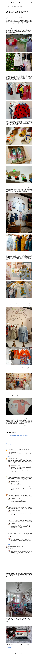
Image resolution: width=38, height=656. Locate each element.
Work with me (16, 6)
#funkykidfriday (25, 435)
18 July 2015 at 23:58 (17, 452)
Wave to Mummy (15, 3)
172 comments (10, 647)
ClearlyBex (10, 506)
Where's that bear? (8, 74)
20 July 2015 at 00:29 (17, 498)
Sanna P (12, 452)
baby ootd (9, 444)
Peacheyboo (7, 255)
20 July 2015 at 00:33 (17, 523)
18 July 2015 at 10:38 (14, 458)
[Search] (31, 2)
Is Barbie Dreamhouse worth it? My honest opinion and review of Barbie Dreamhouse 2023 (18, 620)
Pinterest (28, 438)
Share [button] (6, 443)
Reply (9, 456)
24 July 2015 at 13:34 (17, 550)
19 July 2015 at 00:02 (17, 481)
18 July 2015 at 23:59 (17, 465)
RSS (30, 438)
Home (9, 6)
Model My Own (15, 28)
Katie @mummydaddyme (12, 546)
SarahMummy (10, 476)
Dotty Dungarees (8, 187)
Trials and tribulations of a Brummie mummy (15, 449)
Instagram (24, 438)
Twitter (17, 438)
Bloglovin (13, 438)
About (12, 6)
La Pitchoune (8, 367)
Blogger (10, 438)
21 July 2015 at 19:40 (20, 546)
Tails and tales (8, 300)
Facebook (20, 438)
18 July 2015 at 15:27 (16, 476)
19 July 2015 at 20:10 (15, 506)
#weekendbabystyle (13, 435)
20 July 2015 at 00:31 (17, 510)
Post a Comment (10, 622)
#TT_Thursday (19, 435)
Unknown (10, 458)
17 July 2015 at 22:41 (26, 449)
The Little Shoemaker (9, 120)
